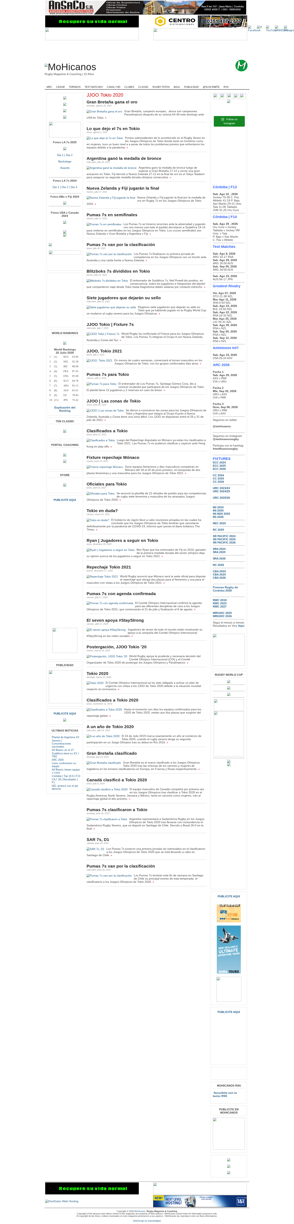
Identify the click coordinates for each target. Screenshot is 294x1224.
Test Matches (94, 87)
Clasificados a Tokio (107, 430)
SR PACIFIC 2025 (224, 539)
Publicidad (191, 87)
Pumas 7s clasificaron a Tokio (117, 809)
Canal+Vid (113, 87)
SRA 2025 (219, 552)
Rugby (64, 82)
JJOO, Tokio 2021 (104, 351)
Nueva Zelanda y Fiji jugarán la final (123, 188)
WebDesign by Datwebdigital (147, 1221)
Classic (143, 87)
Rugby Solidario (186, 82)
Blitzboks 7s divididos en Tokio (118, 271)
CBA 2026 (219, 577)
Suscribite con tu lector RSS (225, 1094)
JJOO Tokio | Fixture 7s (110, 324)
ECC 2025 (219, 465)
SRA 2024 (219, 548)
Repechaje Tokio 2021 (109, 567)
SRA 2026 (219, 558)
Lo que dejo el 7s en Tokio (113, 128)
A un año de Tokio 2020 (110, 726)
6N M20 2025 (221, 513)
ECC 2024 (219, 462)
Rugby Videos (209, 82)
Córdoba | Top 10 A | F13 (66, 776)
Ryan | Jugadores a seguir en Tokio (122, 540)
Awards (65, 167)
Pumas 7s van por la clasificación (121, 244)
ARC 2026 (58, 759)
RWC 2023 (220, 603)
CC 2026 (218, 481)
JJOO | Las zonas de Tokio (114, 401)
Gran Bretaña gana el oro (112, 102)
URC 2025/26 (221, 497)
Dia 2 (69, 155)
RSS (226, 87)
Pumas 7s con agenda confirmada (121, 593)
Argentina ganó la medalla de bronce (124, 158)
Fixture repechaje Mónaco (113, 457)
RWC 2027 (220, 606)
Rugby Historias (162, 82)
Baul (177, 87)
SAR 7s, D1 (98, 839)
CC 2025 (218, 478)
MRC (49, 87)
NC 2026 (218, 564)
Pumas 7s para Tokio (108, 374)
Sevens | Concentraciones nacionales (61, 743)
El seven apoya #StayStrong (115, 620)
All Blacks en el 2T (63, 750)
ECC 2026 (219, 468)
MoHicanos (139, 1211)
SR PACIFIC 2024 (224, 536)
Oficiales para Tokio (107, 484)
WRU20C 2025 (222, 613)
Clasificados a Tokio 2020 (112, 700)
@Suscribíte (211, 87)
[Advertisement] (153, 50)
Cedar (60, 87)
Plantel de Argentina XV (65, 737)
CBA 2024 (219, 571)
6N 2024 (218, 507)
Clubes (129, 87)
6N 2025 (218, 510)
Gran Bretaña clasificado (112, 753)
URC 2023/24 (221, 488)
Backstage (64, 161)
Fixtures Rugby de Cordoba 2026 (225, 589)
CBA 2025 (219, 574)
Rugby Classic (113, 82)
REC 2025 (219, 523)
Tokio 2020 (97, 673)
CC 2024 (218, 475)
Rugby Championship (86, 82)
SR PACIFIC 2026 (224, 542)
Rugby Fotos (161, 87)
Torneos (75, 87)
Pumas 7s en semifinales (112, 214)
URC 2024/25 (221, 491)
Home (51, 82)
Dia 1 (60, 155)
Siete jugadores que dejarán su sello (124, 297)
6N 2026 (218, 516)
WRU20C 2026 (222, 616)
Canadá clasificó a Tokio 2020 (117, 780)
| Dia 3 (72, 187)
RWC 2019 (220, 600)
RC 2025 (218, 529)
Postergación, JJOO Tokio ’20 (117, 647)
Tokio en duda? (102, 510)
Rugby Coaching (137, 82)
